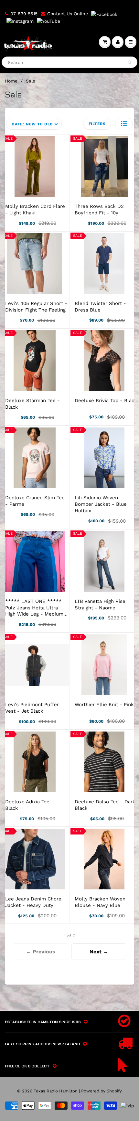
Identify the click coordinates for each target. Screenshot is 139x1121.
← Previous (40, 952)
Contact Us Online (67, 13)
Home (11, 80)
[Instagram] (20, 21)
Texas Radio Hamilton (56, 1091)
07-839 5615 (23, 13)
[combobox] (69, 62)
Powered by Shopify (101, 1091)
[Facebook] (104, 14)
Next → (99, 952)
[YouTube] (48, 21)
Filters (97, 123)
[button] (124, 123)
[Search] (129, 62)
